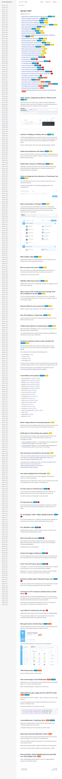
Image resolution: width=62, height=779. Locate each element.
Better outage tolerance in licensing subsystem (34, 48)
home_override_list (42, 185)
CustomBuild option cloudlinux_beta (35, 86)
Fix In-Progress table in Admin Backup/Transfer (36, 61)
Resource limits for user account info (34, 38)
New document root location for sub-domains (34, 53)
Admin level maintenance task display (34, 20)
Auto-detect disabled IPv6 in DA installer (33, 55)
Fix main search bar (29, 59)
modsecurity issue (53, 613)
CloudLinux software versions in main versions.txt (37, 44)
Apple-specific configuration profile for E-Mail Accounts (38, 16)
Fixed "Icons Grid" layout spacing (32, 69)
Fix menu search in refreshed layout (33, 57)
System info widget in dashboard (32, 67)
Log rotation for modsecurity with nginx (31, 75)
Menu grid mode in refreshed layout (34, 77)
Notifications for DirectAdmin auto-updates (33, 51)
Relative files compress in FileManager (35, 22)
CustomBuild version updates (33, 46)
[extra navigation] (59, 2)
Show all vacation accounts (31, 65)
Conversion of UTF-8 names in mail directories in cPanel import (37, 73)
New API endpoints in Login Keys (33, 40)
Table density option (31, 79)
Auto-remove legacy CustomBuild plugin (36, 81)
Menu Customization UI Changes (33, 26)
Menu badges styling (30, 28)
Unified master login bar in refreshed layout (36, 42)
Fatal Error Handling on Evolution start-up (34, 18)
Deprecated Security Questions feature (32, 88)
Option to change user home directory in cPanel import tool (39, 24)
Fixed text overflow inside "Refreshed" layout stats (37, 71)
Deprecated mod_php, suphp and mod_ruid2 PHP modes (39, 83)
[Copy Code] (56, 710)
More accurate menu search (32, 31)
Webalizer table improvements (33, 33)
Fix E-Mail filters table (30, 63)
